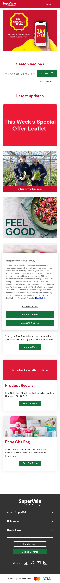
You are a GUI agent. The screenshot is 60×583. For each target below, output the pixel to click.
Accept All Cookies (30, 323)
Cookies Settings (30, 306)
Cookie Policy (41, 298)
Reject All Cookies (30, 315)
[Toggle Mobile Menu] (56, 4)
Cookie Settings (30, 551)
